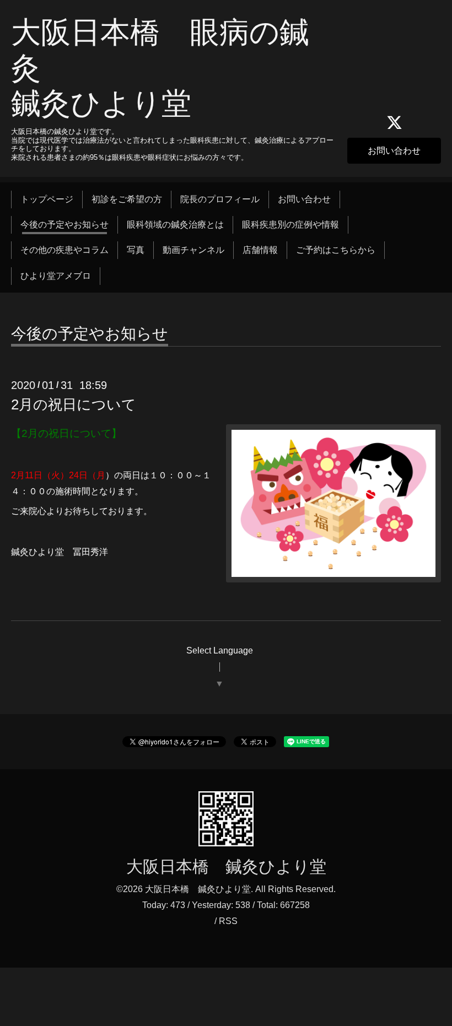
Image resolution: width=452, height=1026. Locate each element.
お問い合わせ (394, 150)
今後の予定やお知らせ (64, 224)
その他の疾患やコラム (64, 250)
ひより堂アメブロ (55, 275)
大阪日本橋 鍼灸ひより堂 (226, 866)
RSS (228, 921)
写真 (135, 250)
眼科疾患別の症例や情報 (290, 224)
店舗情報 (260, 250)
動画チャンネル (193, 250)
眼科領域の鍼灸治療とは (175, 224)
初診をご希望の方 (127, 199)
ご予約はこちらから (335, 250)
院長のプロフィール (220, 199)
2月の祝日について (73, 404)
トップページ (46, 199)
